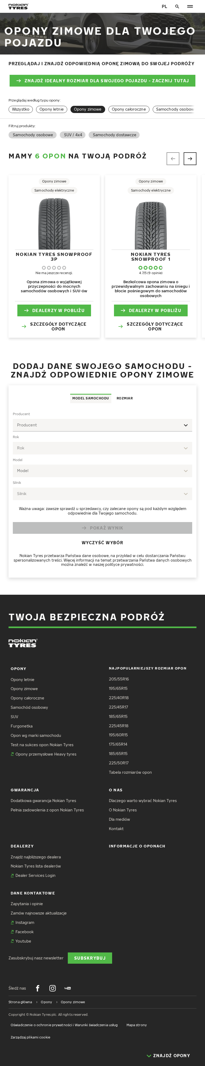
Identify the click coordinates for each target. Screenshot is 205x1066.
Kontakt (116, 828)
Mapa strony (137, 1025)
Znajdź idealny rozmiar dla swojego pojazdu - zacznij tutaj (107, 80)
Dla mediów (119, 819)
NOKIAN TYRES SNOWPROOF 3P (54, 256)
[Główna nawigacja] (190, 6)
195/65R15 (118, 688)
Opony (18, 668)
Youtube (23, 941)
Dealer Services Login (35, 875)
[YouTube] (67, 988)
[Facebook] (37, 988)
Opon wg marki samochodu (36, 735)
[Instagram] (52, 988)
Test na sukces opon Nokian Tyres (42, 744)
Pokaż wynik (106, 527)
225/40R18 (119, 697)
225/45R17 (118, 707)
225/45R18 (118, 725)
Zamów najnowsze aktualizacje (39, 913)
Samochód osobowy (29, 707)
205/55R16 (119, 679)
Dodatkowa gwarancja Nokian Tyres (43, 800)
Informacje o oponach (137, 846)
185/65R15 (118, 716)
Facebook (24, 931)
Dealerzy (22, 846)
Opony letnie (52, 109)
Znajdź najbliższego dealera (36, 857)
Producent (21, 414)
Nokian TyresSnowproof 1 (151, 256)
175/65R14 (118, 744)
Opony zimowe (24, 688)
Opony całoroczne (129, 109)
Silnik (17, 483)
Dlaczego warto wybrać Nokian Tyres (143, 800)
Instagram (24, 922)
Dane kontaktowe (33, 893)
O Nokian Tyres (123, 810)
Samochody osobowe (176, 109)
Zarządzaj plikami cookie (30, 1037)
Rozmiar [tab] (125, 398)
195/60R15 (118, 735)
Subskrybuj (90, 957)
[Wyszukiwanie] (177, 6)
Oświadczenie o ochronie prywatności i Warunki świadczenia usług (64, 1025)
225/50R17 (119, 763)
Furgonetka (22, 726)
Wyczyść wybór (102, 542)
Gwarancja (25, 790)
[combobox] (102, 425)
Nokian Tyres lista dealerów (36, 866)
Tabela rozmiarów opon (130, 772)
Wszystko (20, 109)
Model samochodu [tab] (90, 398)
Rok (16, 437)
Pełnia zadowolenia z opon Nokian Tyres (47, 810)
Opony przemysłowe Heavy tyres (45, 754)
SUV (14, 716)
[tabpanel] (102, 490)
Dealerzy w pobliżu (58, 310)
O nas (116, 790)
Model (17, 460)
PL (164, 6)
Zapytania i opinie (27, 903)
